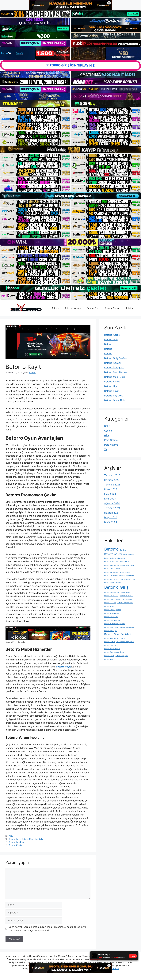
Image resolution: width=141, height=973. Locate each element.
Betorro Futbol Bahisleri (112, 583)
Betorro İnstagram (114, 367)
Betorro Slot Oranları (127, 627)
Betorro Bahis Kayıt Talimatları (114, 558)
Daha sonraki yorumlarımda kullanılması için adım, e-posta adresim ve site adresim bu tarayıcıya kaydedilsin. (47, 929)
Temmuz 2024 (112, 508)
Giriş (11, 836)
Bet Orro (123, 550)
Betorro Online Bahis (111, 617)
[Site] (35, 111)
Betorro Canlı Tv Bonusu (112, 569)
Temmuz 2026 (112, 475)
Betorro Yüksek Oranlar (112, 649)
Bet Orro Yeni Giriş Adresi (125, 642)
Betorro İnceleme (72, 308)
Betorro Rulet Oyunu (111, 627)
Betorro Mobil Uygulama (112, 610)
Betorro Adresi (112, 334)
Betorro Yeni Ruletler (111, 645)
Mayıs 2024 (110, 517)
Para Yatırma (111, 444)
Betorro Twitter (109, 642)
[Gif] (70, 149)
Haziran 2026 (111, 480)
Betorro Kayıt (15, 839)
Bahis (107, 426)
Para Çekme (111, 440)
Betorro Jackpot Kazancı (112, 599)
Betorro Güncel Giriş (111, 596)
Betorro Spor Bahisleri (117, 634)
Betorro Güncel (125, 592)
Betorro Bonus (112, 381)
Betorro (55, 308)
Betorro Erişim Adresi (127, 579)
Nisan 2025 (110, 489)
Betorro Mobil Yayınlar (112, 613)
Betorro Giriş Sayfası (115, 358)
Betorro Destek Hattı (111, 579)
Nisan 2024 (110, 522)
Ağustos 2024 (112, 503)
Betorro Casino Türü (111, 576)
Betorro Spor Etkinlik (111, 638)
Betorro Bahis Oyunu (111, 562)
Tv (105, 449)
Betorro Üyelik (15, 845)
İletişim (129, 308)
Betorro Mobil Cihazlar (125, 603)
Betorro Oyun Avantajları (33, 839)
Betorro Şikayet (112, 308)
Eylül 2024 (110, 498)
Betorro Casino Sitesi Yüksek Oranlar (117, 572)
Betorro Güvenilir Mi (115, 400)
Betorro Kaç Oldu (16, 842)
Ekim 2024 (110, 494)
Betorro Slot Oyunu (110, 631)
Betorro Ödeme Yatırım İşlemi (114, 652)
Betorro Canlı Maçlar (127, 565)
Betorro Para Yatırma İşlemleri (114, 624)
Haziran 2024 (111, 512)
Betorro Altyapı (112, 363)
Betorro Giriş (93, 308)
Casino (108, 430)
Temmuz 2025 (112, 484)
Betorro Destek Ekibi (126, 576)
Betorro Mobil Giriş (114, 377)
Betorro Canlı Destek (115, 372)
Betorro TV (123, 638)
